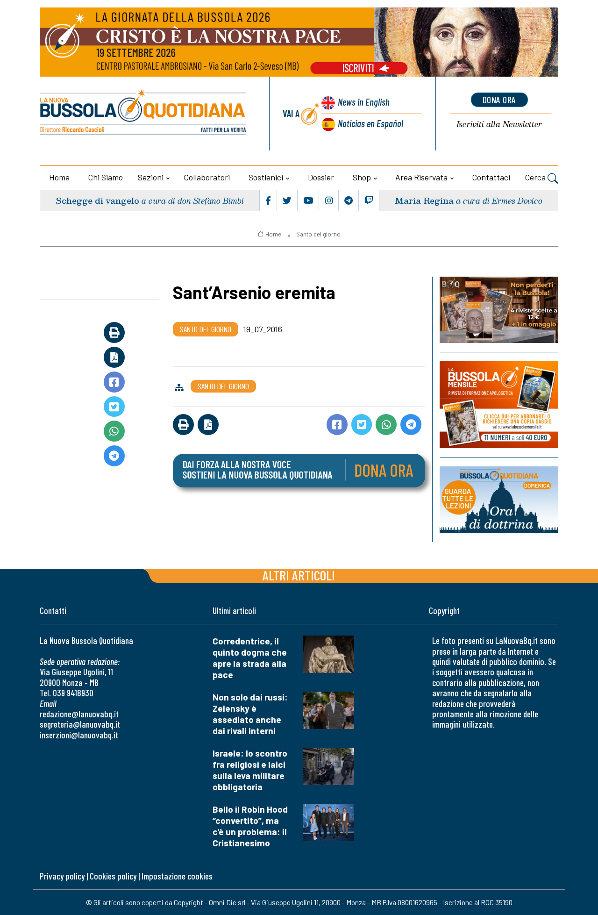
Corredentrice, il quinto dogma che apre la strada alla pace (250, 658)
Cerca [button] (536, 177)
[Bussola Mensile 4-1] (499, 310)
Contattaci (491, 177)
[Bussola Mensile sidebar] (499, 404)
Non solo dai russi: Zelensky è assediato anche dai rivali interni (250, 714)
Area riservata (421, 177)
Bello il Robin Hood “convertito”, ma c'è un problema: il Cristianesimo (250, 826)
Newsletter (499, 124)
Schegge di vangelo (97, 200)
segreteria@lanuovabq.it (80, 724)
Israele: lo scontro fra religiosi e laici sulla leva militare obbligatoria (250, 770)
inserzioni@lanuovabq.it (79, 734)
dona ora (499, 99)
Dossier (321, 177)
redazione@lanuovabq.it (79, 713)
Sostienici (266, 177)
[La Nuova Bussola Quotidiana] (144, 113)
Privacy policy (62, 876)
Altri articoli (299, 575)
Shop (362, 177)
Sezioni (151, 177)
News (364, 101)
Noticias (370, 123)
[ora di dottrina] (499, 499)
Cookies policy (113, 876)
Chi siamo (105, 177)
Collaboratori (207, 177)
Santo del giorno (318, 234)
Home (59, 177)
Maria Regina (424, 200)
